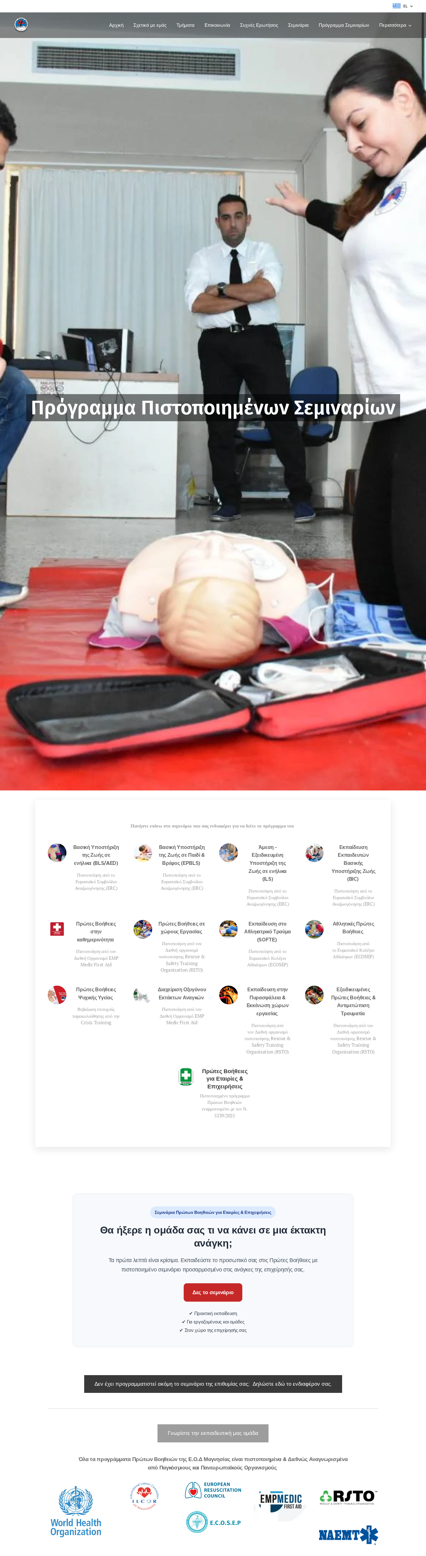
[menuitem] (118, 25)
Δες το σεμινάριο (213, 1292)
